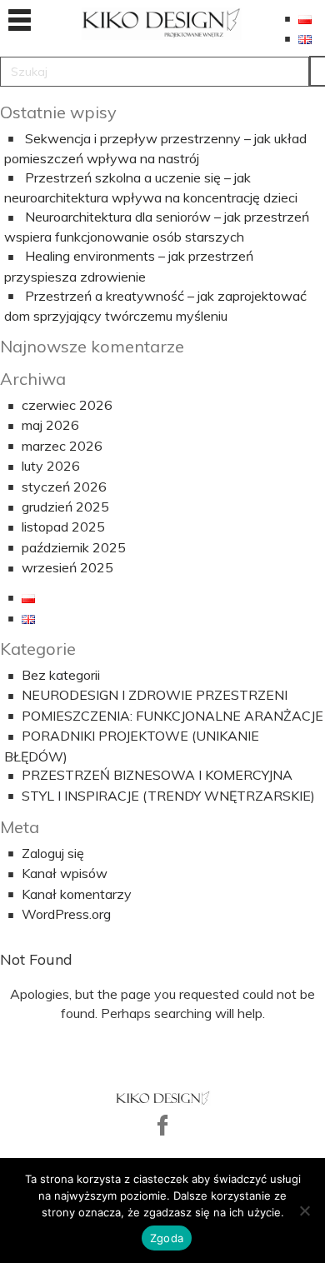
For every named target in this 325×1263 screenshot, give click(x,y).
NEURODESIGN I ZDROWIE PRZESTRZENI (155, 694)
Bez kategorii (61, 674)
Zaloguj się (53, 853)
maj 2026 (50, 425)
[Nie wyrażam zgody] (304, 1210)
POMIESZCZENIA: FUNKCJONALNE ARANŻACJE (172, 715)
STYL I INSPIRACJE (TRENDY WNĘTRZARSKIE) (168, 795)
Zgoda (166, 1238)
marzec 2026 (62, 445)
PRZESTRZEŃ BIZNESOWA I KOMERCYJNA (157, 774)
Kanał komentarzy (77, 894)
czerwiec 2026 (67, 405)
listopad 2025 (63, 526)
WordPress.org (66, 914)
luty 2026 (51, 465)
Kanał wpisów (65, 873)
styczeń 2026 (64, 486)
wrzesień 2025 (67, 567)
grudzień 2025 (65, 506)
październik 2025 (74, 547)
